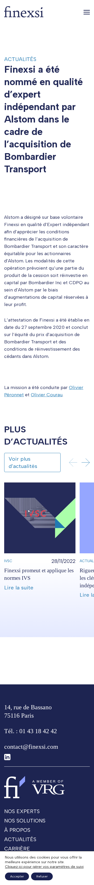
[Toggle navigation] (87, 12)
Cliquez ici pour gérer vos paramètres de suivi (44, 866)
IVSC (8, 561)
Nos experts (22, 811)
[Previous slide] (73, 462)
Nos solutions (24, 821)
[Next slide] (85, 462)
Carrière (17, 849)
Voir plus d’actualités (23, 462)
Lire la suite (18, 587)
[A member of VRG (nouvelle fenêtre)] (48, 787)
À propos (17, 830)
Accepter (17, 876)
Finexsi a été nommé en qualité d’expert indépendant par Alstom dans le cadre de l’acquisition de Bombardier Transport (43, 119)
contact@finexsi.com (31, 746)
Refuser (42, 876)
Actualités (20, 59)
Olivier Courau (46, 395)
